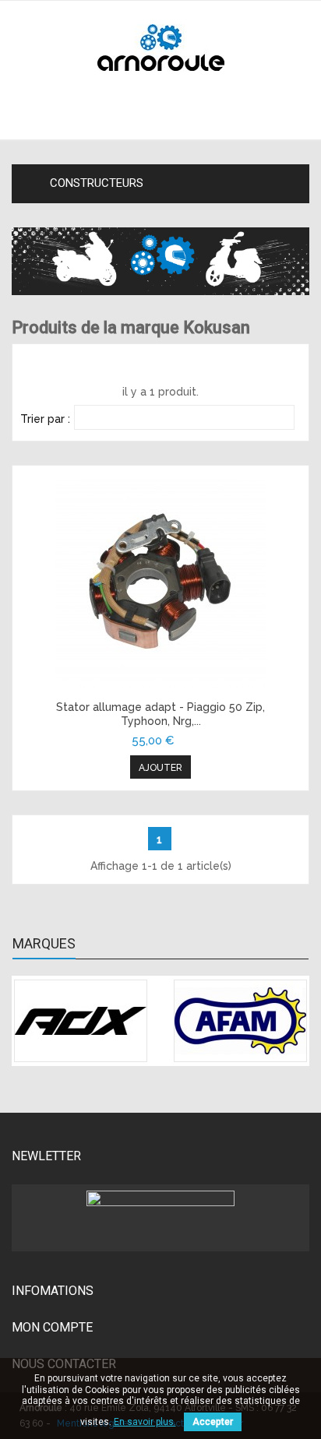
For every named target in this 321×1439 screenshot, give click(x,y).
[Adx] (80, 1021)
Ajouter (160, 767)
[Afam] (240, 1021)
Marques (44, 943)
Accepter (212, 1421)
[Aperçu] (160, 582)
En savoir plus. (145, 1421)
